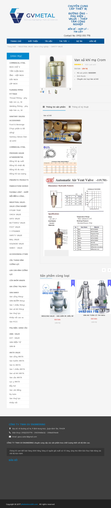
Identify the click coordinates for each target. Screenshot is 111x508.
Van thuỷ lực (14, 313)
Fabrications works (18, 185)
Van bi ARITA (15, 365)
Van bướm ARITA (16, 360)
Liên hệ (92, 41)
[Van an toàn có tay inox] (57, 297)
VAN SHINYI (14, 292)
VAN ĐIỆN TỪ (15, 342)
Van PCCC (13, 321)
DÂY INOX (13, 79)
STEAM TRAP (15, 210)
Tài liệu (48, 41)
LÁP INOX (13, 83)
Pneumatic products (18, 179)
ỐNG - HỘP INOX (16, 75)
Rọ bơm (12, 394)
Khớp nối (13, 402)
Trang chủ (15, 41)
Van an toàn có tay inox (57, 315)
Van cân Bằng (15, 390)
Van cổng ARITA (16, 356)
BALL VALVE (14, 239)
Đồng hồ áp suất (16, 161)
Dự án (79, 41)
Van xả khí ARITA (16, 373)
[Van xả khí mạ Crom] (56, 71)
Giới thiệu (33, 41)
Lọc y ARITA (14, 381)
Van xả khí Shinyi (16, 309)
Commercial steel (17, 147)
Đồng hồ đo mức (16, 169)
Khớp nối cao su (16, 317)
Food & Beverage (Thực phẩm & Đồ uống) (17, 128)
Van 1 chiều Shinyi (17, 305)
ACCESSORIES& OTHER (18, 254)
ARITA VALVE (14, 352)
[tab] (54, 108)
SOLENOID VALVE (16, 243)
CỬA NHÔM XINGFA (17, 280)
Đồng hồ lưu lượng (17, 173)
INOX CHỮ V (14, 67)
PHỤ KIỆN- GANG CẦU (18, 327)
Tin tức (63, 41)
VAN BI (12, 346)
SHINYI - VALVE (15, 247)
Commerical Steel (17, 62)
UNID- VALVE (14, 333)
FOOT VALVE (14, 227)
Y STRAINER (14, 231)
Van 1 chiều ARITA (17, 369)
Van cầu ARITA (15, 377)
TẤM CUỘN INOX (16, 71)
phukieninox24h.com (29, 504)
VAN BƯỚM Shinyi (17, 300)
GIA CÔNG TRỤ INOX (17, 286)
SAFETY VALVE (15, 235)
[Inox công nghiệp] (36, 17)
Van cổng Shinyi (16, 296)
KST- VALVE (14, 338)
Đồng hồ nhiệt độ (17, 165)
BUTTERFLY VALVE (17, 222)
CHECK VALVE (15, 214)
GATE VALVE (14, 218)
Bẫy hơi (12, 385)
